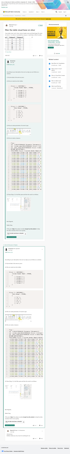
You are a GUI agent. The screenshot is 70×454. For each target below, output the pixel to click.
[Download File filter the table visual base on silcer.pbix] (25, 233)
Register (60, 11)
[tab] (56, 53)
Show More (8, 52)
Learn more (48, 19)
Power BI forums (18, 15)
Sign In (64, 11)
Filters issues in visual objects (56, 69)
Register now (4, 7)
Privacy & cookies (52, 448)
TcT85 (59, 82)
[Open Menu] (66, 16)
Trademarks (66, 448)
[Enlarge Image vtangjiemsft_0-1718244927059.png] (19, 131)
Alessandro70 (60, 88)
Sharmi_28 (11, 24)
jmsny (59, 77)
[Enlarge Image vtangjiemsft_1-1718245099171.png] (19, 204)
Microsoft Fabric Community (8, 15)
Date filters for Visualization (57, 63)
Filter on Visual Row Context (58, 75)
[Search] (56, 12)
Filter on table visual (56, 80)
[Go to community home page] (11, 12)
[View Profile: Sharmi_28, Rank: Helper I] (6, 25)
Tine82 (59, 65)
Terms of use (60, 448)
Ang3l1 (59, 72)
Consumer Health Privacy (19, 451)
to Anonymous (21, 430)
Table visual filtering (56, 86)
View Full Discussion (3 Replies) (11, 245)
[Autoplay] (55, 53)
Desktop (23, 15)
